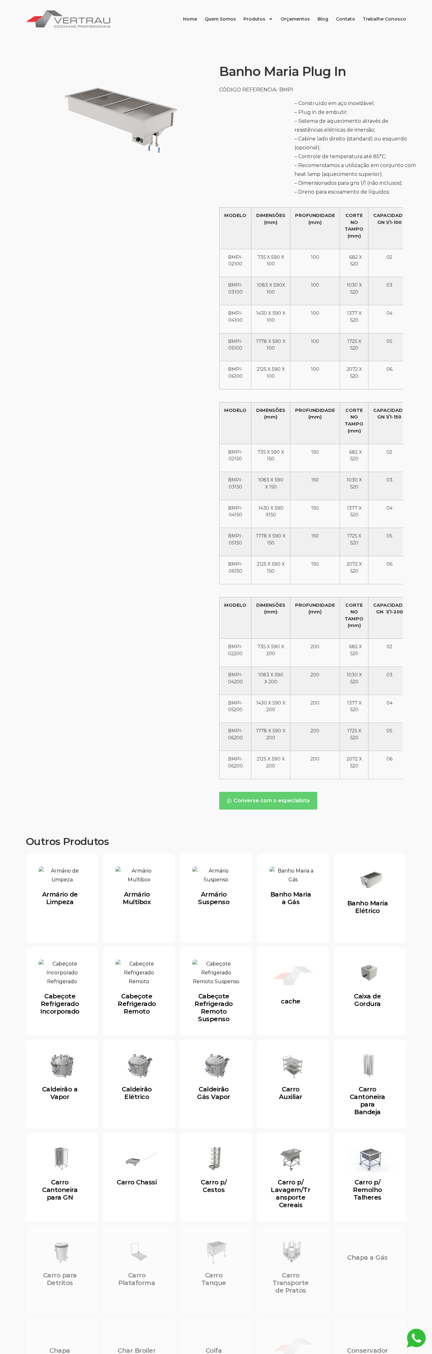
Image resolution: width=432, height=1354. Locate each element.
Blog (323, 19)
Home (190, 19)
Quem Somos (220, 19)
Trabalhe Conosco (384, 19)
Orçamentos (295, 19)
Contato (345, 19)
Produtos (254, 19)
